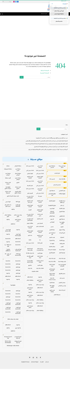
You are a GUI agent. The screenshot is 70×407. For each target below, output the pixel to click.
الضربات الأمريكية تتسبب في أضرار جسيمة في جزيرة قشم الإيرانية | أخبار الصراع (51, 146)
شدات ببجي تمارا (30, 165)
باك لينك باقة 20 (30, 253)
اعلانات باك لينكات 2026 (13, 319)
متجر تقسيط (30, 185)
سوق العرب (40, 253)
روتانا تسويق (62, 229)
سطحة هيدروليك (8, 169)
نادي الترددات (62, 232)
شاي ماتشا (40, 243)
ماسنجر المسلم (57, 184)
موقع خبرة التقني (62, 223)
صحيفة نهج (62, 219)
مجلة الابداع (52, 229)
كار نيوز (52, 219)
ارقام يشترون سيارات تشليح (18, 192)
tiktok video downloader (8, 342)
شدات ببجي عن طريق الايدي (30, 197)
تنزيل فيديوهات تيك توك (17, 342)
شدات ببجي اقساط (40, 166)
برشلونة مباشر (30, 280)
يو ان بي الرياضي (62, 285)
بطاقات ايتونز (30, 223)
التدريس (62, 269)
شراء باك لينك (62, 258)
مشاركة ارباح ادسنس (52, 166)
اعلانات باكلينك (35, 271)
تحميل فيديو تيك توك (8, 337)
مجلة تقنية (52, 282)
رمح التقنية (62, 240)
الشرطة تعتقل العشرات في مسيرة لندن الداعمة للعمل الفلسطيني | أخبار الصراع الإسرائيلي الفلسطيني (47, 140)
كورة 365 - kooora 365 (18, 254)
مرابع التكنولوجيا (52, 205)
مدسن (52, 226)
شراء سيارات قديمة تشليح (13, 196)
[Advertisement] (35, 35)
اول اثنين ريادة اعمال (62, 166)
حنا (40, 239)
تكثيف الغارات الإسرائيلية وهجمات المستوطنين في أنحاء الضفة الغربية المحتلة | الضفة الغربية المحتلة (47, 143)
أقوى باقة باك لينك (30, 257)
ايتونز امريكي (30, 173)
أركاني (62, 246)
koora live (7, 238)
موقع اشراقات (62, 193)
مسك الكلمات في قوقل (62, 201)
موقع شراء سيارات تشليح (8, 187)
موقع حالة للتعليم (52, 286)
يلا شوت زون (18, 327)
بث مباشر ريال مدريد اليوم (8, 205)
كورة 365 (18, 201)
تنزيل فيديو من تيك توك (17, 337)
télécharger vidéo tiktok (13, 345)
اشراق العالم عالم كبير (52, 269)
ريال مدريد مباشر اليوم (18, 215)
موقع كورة (13, 285)
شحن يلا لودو (40, 218)
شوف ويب (52, 208)
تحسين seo (52, 179)
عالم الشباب (57, 173)
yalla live (13, 224)
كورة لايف (18, 264)
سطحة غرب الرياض (8, 174)
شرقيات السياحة (52, 249)
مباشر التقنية (52, 246)
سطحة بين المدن (17, 169)
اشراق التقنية (52, 200)
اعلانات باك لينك (40, 268)
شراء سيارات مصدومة (8, 192)
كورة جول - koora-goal (18, 234)
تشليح (18, 182)
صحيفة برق (52, 190)
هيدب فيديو (52, 237)
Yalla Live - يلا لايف (8, 245)
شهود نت (52, 243)
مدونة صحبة (62, 249)
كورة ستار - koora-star (8, 230)
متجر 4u (40, 196)
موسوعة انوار (62, 252)
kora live (8, 261)
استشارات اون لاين (52, 233)
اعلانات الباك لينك (52, 265)
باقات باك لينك (52, 261)
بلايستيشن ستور (40, 226)
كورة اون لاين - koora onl (18, 250)
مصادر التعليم (62, 282)
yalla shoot (30, 277)
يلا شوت (40, 277)
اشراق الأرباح (52, 252)
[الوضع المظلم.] (2, 13)
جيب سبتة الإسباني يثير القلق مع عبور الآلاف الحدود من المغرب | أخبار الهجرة (52, 138)
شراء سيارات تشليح (18, 187)
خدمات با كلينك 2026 (40, 261)
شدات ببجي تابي (30, 170)
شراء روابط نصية (62, 261)
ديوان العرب (40, 265)
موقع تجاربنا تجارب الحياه (30, 261)
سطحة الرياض (18, 165)
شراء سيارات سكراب (8, 183)
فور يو (30, 209)
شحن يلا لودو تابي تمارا (30, 201)
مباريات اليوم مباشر (40, 280)
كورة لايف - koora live (18, 303)
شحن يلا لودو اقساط (30, 177)
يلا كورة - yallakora (8, 250)
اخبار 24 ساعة (62, 290)
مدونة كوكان (52, 216)
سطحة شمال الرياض (18, 174)
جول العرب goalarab (17, 205)
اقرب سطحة (8, 178)
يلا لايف (12, 209)
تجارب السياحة (44, 13)
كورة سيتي (7, 201)
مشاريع (30, 265)
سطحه (8, 165)
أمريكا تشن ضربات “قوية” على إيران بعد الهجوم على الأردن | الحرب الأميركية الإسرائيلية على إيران (48, 149)
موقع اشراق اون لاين (52, 194)
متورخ (62, 226)
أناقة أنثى (52, 222)
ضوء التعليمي (62, 190)
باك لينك (30, 268)
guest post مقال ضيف (30, 249)
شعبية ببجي (40, 223)
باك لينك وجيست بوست (52, 278)
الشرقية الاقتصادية (52, 212)
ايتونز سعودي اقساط (40, 177)
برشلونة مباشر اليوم (8, 215)
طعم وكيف (62, 243)
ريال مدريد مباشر (40, 284)
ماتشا (30, 239)
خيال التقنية (62, 208)
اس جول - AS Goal (8, 254)
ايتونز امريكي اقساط (30, 206)
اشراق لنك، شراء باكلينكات (62, 265)
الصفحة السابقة (45, 70)
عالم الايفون (62, 216)
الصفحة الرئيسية (44, 73)
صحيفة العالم (57, 294)
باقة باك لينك (62, 179)
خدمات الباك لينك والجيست (40, 249)
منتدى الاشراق (62, 273)
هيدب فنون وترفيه (52, 291)
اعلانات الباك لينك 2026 (52, 274)
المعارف (62, 237)
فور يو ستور (30, 193)
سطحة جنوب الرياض (18, 178)
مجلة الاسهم (62, 211)
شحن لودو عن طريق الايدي (30, 219)
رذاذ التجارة (52, 240)
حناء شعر (30, 235)
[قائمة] (0, 14)
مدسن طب (62, 278)
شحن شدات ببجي (40, 215)
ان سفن (62, 205)
